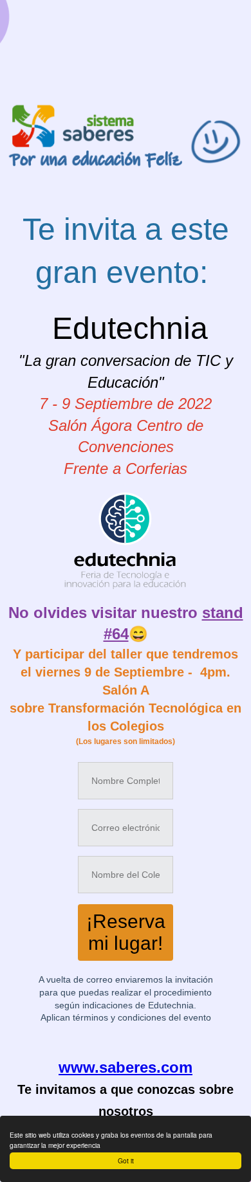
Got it (126, 1160)
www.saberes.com (125, 1067)
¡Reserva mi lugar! (125, 932)
